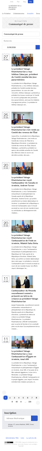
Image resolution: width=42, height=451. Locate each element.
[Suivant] (38, 403)
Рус (18, 2)
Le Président (6, 13)
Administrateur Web (12, 438)
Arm (11, 2)
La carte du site (31, 438)
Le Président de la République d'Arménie (15, 7)
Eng (24, 2)
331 (29, 402)
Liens (22, 438)
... (4, 47)
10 (17, 402)
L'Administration (18, 13)
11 (21, 402)
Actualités (30, 13)
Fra (31, 2)
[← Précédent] (4, 393)
